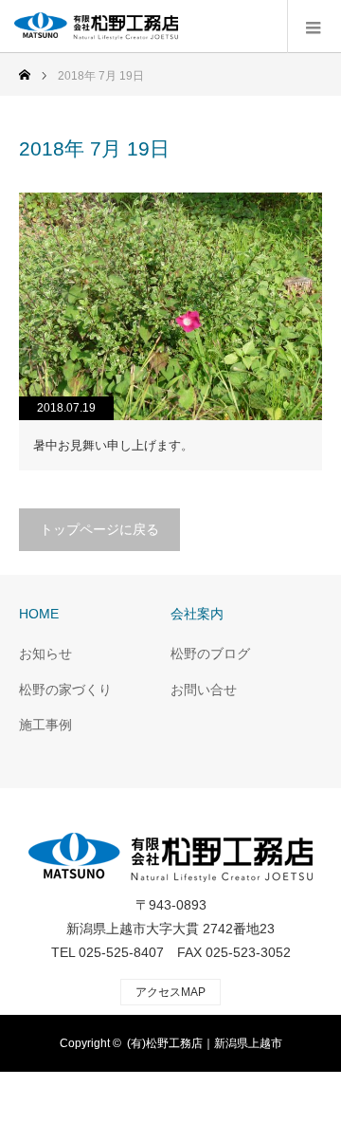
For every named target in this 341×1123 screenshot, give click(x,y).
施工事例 (45, 724)
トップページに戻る (99, 529)
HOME (39, 613)
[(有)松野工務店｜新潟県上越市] (177, 26)
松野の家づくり (65, 689)
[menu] (314, 26)
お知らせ (45, 653)
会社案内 (197, 613)
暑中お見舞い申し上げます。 (113, 445)
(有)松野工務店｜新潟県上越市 (204, 1043)
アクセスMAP (170, 992)
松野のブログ (210, 653)
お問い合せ (203, 689)
